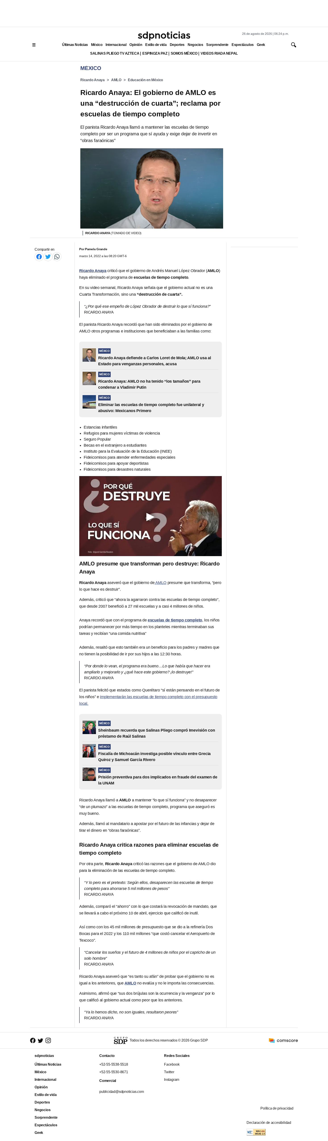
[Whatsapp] (56, 256)
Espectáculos (243, 45)
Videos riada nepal (219, 53)
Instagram (171, 1079)
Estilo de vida (155, 45)
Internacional (116, 45)
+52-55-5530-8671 (113, 1072)
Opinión (135, 45)
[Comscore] (283, 1040)
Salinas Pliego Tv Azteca (114, 53)
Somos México (184, 53)
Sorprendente (217, 45)
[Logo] (164, 35)
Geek (261, 45)
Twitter (169, 1072)
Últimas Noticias (75, 45)
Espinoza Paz (154, 53)
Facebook (171, 1064)
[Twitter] (48, 256)
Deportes (177, 45)
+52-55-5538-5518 (113, 1064)
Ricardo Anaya (92, 80)
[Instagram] (48, 1040)
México (96, 45)
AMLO (116, 80)
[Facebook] (39, 256)
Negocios (195, 45)
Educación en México (145, 80)
